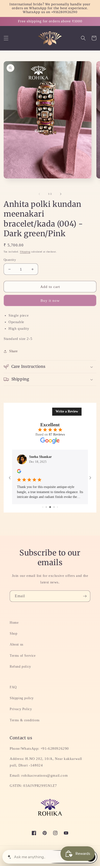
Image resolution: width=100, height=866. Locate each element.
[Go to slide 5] (54, 507)
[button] (6, 38)
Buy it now (50, 301)
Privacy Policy (21, 709)
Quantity (10, 259)
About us (16, 644)
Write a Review (67, 411)
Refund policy (20, 666)
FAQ (13, 687)
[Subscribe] (84, 596)
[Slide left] (39, 194)
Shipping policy (22, 698)
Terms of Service (23, 655)
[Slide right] (60, 194)
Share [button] (13, 351)
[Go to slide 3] (46, 507)
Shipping (25, 251)
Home (14, 622)
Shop (13, 633)
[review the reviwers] (19, 472)
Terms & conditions (25, 720)
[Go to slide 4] (50, 507)
